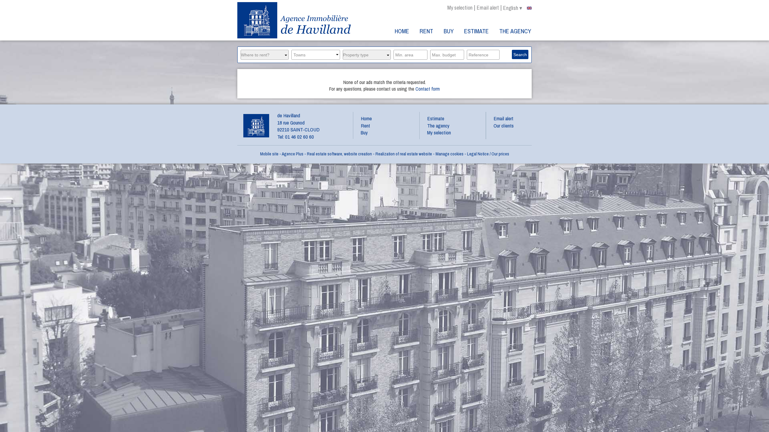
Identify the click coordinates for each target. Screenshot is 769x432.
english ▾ (512, 8)
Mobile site (269, 154)
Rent (426, 31)
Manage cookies (450, 154)
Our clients (504, 125)
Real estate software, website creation (339, 154)
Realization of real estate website (403, 154)
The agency (515, 31)
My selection (460, 7)
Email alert (488, 7)
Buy (449, 31)
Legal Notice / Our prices (488, 154)
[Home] (294, 20)
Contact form (427, 89)
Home (402, 31)
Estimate (476, 31)
